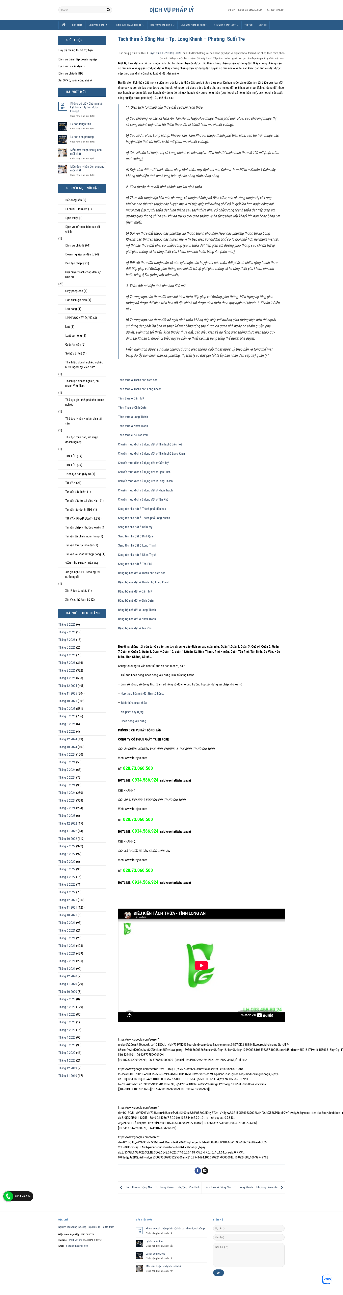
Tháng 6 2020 (66, 1022)
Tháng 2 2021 (66, 961)
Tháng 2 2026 (66, 670)
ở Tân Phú (161, 499)
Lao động (71, 309)
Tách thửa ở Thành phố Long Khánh (139, 389)
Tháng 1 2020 (66, 1060)
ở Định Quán (163, 472)
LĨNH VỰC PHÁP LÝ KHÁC (193, 25)
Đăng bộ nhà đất (128, 582)
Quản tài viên (73, 344)
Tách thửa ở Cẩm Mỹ (131, 398)
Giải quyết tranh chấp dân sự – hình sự (84, 274)
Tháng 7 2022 (66, 862)
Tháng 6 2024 (66, 777)
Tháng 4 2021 (66, 946)
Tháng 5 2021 (66, 938)
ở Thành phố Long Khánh (170, 453)
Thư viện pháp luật (225, 25)
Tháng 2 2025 (66, 731)
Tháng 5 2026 (66, 647)
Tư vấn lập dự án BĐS (78, 509)
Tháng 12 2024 (67, 739)
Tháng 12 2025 (67, 686)
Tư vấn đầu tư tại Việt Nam (82, 501)
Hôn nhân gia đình (76, 300)
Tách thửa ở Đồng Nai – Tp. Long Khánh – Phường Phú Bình (161, 1187)
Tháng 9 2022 (66, 846)
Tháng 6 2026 (66, 640)
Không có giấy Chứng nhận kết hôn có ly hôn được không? (86, 107)
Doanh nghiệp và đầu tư (79, 254)
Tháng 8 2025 (66, 716)
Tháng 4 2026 (66, 655)
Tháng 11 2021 (67, 907)
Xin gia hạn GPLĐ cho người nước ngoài (82, 574)
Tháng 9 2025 (66, 709)
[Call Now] (8, 1196)
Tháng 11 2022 (67, 831)
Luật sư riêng (73, 335)
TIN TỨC (249, 25)
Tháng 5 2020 (66, 1030)
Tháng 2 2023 (66, 816)
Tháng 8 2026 (66, 624)
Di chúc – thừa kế (76, 209)
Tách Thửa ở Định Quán (132, 407)
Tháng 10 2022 (67, 839)
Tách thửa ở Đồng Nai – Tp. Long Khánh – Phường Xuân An (241, 1187)
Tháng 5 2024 (66, 785)
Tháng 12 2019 (67, 1068)
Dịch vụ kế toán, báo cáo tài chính (82, 229)
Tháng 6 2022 (66, 869)
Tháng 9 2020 (66, 999)
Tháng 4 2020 (66, 1037)
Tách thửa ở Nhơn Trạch (133, 426)
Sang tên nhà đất (128, 518)
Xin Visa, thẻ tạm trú (77, 599)
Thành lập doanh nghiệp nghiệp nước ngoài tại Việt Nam (84, 364)
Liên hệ (263, 25)
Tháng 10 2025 (67, 701)
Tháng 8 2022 (66, 854)
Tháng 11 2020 (67, 984)
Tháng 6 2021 (66, 930)
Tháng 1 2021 (66, 969)
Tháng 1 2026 (66, 678)
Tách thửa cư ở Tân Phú (133, 435)
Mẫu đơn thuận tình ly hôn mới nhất (86, 152)
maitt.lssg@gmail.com (77, 1245)
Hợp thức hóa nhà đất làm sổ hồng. (142, 693)
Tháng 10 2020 (67, 992)
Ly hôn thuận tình (80, 124)
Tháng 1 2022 (66, 892)
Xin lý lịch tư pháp (76, 591)
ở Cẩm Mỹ (162, 463)
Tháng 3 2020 (66, 1045)
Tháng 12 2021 (67, 900)
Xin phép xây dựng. (132, 712)
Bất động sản (73, 200)
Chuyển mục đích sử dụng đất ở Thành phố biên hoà (150, 444)
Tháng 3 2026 (66, 663)
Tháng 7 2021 (66, 923)
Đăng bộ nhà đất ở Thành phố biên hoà (141, 573)
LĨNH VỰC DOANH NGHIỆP (129, 25)
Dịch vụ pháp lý (171, 10)
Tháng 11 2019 (67, 1076)
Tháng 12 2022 (67, 823)
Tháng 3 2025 (66, 724)
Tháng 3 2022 (66, 884)
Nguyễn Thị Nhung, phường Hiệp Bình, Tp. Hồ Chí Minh (86, 1226)
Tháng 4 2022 (66, 877)
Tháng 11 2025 (67, 693)
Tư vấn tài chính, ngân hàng (82, 536)
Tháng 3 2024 (66, 800)
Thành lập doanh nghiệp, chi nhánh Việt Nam (82, 383)
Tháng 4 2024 (66, 793)
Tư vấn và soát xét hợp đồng (83, 554)
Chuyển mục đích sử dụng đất (136, 453)
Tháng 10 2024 (67, 747)
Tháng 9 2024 (66, 754)
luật (67, 327)
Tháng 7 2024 (66, 770)
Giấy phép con (74, 291)
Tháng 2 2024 (66, 808)
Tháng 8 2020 (66, 1007)
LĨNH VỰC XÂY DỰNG (78, 318)
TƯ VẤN (70, 483)
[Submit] (108, 10)
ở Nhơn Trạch (164, 490)
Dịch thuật (71, 218)
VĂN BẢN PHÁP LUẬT (79, 563)
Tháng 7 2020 (66, 1014)
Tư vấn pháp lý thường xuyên (83, 527)
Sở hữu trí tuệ (73, 353)
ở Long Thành (164, 481)
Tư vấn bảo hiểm (75, 492)
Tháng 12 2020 (67, 976)
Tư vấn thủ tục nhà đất (79, 545)
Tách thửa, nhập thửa (134, 703)
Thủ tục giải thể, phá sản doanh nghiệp (84, 402)
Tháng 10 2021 (67, 915)
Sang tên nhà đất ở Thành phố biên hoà (142, 509)
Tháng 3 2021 (66, 953)
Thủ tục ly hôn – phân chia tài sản (83, 421)
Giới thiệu (77, 25)
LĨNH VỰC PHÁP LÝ (98, 25)
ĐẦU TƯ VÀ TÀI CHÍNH (161, 25)
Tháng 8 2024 (66, 762)
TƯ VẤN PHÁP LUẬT (78, 518)
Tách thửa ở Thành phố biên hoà (137, 380)
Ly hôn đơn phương (82, 137)
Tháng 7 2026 (66, 632)
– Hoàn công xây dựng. (132, 721)
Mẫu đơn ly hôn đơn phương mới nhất (87, 168)
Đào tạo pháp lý (75, 263)
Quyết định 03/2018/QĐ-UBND (165, 53)
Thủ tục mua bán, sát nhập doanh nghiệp (81, 439)
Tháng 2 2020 (66, 1053)
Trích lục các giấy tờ (78, 474)
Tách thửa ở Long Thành (133, 417)
